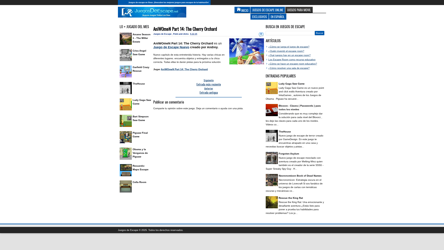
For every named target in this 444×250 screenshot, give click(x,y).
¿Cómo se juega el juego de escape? (288, 46)
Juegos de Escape (162, 34)
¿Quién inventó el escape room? (286, 51)
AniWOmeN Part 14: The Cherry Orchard (185, 29)
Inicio (122, 2)
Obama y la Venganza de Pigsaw (140, 153)
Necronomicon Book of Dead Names (300, 175)
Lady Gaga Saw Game (292, 83)
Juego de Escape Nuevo (171, 47)
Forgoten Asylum (289, 153)
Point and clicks (181, 34)
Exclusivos (259, 16)
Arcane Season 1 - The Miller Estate (142, 38)
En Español (278, 16)
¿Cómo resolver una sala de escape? (289, 68)
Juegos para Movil (299, 9)
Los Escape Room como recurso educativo (291, 59)
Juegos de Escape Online (267, 9)
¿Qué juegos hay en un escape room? (289, 55)
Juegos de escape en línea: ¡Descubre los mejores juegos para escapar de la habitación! (168, 2)
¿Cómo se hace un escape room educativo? (292, 63)
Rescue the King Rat (291, 198)
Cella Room (139, 182)
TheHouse (139, 83)
